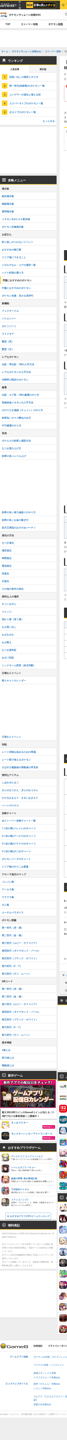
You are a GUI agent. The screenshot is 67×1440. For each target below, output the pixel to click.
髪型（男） (8, 341)
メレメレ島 (8, 881)
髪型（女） (8, 349)
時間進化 (7, 558)
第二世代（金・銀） (13, 935)
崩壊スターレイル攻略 (45, 1373)
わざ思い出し (9, 627)
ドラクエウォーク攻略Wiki (47, 1377)
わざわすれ (8, 634)
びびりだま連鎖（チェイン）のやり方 (22, 410)
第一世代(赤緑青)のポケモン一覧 (27, 85)
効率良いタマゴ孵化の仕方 (16, 417)
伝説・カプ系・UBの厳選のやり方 (20, 394)
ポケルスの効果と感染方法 (16, 440)
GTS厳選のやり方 (11, 425)
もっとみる (49, 121)
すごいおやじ (9, 604)
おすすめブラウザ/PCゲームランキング (30, 1216)
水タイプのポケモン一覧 (22, 112)
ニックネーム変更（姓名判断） (19, 665)
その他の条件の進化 (13, 588)
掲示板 (43, 69)
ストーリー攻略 (29, 24)
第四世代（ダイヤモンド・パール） (21, 950)
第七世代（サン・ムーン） (16, 973)
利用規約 (38, 1346)
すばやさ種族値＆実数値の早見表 (20, 767)
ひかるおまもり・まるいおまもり (20, 797)
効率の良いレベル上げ (14, 456)
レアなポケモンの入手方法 (16, 372)
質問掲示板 (8, 211)
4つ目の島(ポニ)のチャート (16, 851)
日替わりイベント (11, 736)
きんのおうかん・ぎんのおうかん (20, 790)
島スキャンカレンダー (14, 680)
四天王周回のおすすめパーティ (19, 527)
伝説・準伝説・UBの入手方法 (18, 364)
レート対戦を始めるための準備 (19, 752)
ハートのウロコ (10, 805)
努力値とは (8, 1057)
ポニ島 (5, 904)
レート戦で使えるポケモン (16, 759)
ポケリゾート (9, 326)
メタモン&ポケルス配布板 (16, 219)
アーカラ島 (8, 889)
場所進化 (7, 550)
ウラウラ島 (8, 897)
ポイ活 (19, 5)
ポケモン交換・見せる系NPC (18, 295)
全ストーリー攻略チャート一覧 (19, 820)
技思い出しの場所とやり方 (23, 77)
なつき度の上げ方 (11, 448)
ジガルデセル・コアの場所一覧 (19, 265)
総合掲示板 (8, 196)
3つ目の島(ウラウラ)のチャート (19, 843)
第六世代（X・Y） (12, 966)
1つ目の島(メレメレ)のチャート (19, 828)
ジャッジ (7, 611)
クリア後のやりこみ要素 (15, 866)
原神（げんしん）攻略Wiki (47, 1384)
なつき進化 (8, 542)
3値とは (6, 1050)
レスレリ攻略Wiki (42, 1388)
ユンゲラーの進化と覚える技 (25, 94)
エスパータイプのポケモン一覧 (26, 103)
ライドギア (8, 333)
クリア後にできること (14, 257)
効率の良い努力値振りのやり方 (19, 512)
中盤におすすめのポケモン (16, 288)
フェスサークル (10, 310)
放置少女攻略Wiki (42, 1404)
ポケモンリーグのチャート (16, 859)
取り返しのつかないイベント (17, 242)
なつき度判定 (9, 650)
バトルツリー (9, 318)
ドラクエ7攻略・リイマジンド (49, 1365)
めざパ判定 (8, 657)
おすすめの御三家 (11, 249)
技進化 (5, 573)
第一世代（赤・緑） (13, 927)
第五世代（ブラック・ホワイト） (20, 958)
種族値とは (8, 1065)
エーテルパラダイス (13, 912)
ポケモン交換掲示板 (13, 226)
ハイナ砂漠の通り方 (13, 272)
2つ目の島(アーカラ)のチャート (19, 836)
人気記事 (14, 69)
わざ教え (7, 642)
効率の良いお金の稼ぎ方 (15, 520)
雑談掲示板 (8, 203)
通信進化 (7, 565)
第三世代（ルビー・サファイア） (20, 943)
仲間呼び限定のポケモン (15, 379)
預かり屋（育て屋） (13, 619)
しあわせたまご (10, 782)
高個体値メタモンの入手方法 (17, 402)
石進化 (5, 581)
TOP (7, 24)
